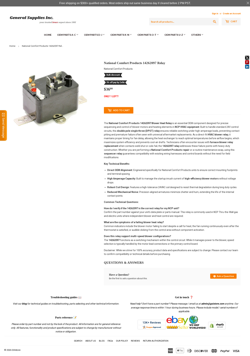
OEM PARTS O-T (147, 34)
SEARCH (78, 341)
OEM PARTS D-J (93, 34)
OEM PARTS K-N (120, 34)
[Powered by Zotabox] (247, 70)
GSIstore (16, 350)
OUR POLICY (122, 341)
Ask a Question (225, 276)
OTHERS (196, 34)
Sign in (215, 13)
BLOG (102, 341)
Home (48, 34)
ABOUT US (90, 341)
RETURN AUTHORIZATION (155, 341)
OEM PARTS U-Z (174, 34)
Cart (233, 21)
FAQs (110, 341)
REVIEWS (135, 341)
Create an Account (232, 13)
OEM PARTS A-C (66, 34)
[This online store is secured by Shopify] (217, 328)
